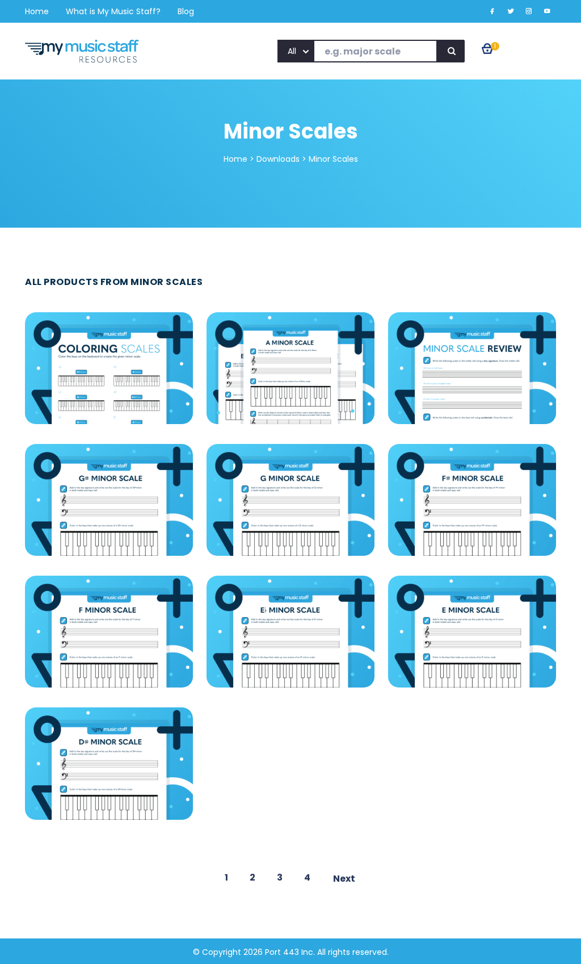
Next (344, 878)
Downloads (278, 159)
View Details (108, 373)
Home (235, 159)
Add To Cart (110, 347)
